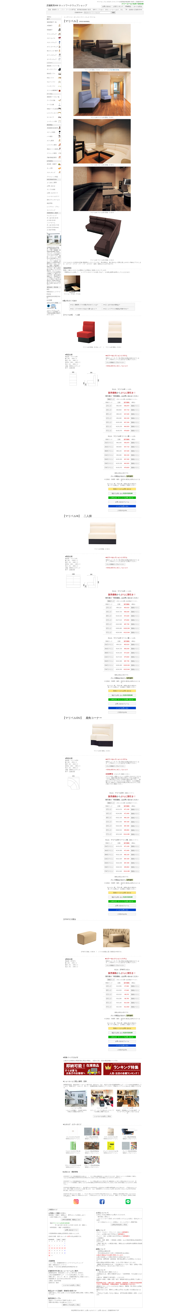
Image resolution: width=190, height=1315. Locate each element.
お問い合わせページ (71, 1230)
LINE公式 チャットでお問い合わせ (122, 497)
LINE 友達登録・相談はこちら (71, 1219)
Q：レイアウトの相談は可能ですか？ (117, 308)
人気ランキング (118, 6)
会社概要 (49, 300)
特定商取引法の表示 (77, 1310)
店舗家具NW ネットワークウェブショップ (67, 5)
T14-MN (112, 70)
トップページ (68, 17)
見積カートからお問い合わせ (122, 489)
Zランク (108, 406)
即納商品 (128, 6)
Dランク (109, 422)
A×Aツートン (109, 447)
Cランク (109, 418)
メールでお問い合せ (122, 506)
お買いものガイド (90, 1310)
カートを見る (138, 6)
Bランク (108, 414)
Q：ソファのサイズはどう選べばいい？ (84, 308)
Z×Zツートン (109, 442)
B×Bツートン (109, 451)
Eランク (108, 426)
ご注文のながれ (122, 510)
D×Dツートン (109, 459)
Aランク (108, 410)
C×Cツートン (109, 455)
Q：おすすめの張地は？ (112, 304)
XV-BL (117, 70)
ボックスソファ (79, 17)
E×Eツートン (109, 463)
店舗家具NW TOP (113, 1310)
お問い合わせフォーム (122, 502)
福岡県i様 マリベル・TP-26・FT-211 (72, 293)
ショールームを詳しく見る (102, 1116)
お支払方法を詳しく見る (119, 1224)
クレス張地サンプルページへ (115, 362)
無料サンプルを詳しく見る (71, 1305)
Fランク (108, 430)
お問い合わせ (106, 6)
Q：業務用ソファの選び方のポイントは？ (85, 304)
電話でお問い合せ (122, 493)
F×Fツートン (109, 467)
